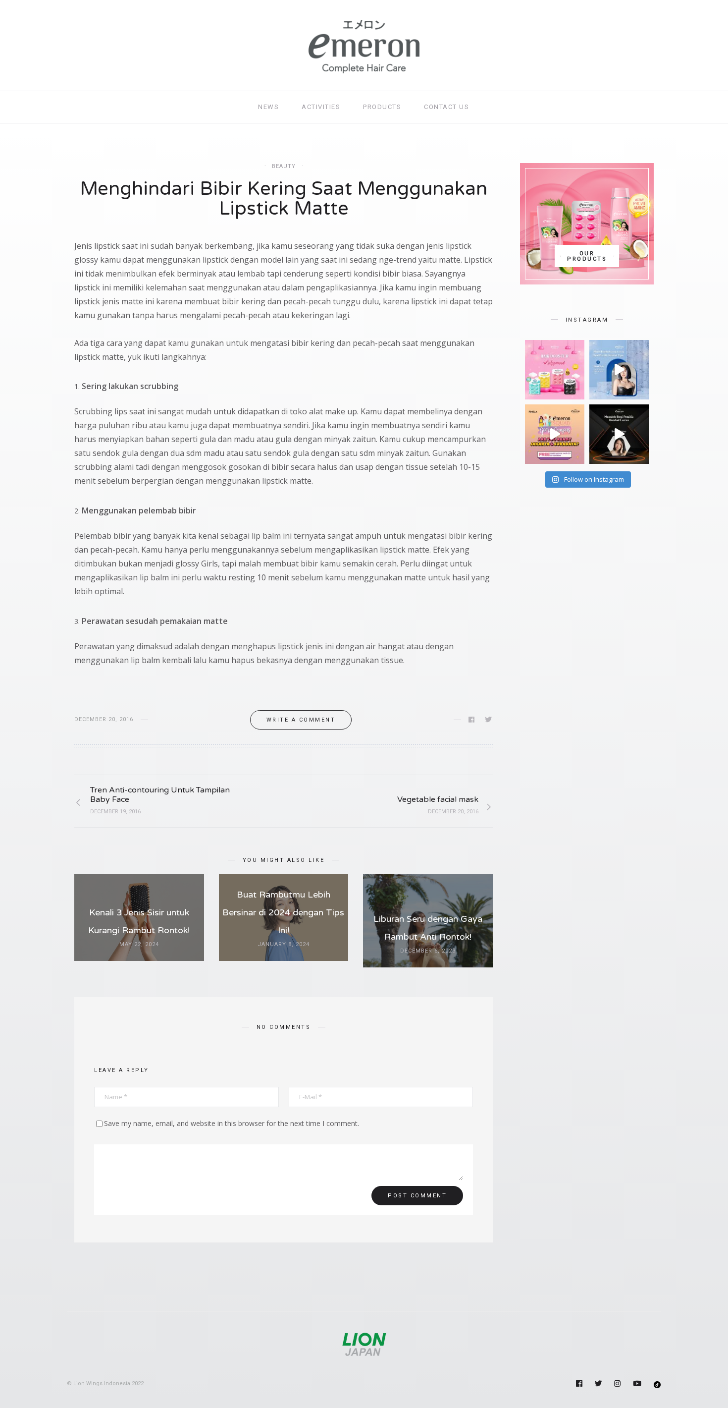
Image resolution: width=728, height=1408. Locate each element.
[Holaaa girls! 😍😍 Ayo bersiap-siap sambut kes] (554, 434)
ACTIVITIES (321, 107)
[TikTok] (657, 1383)
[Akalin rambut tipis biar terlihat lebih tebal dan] (619, 369)
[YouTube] (638, 1384)
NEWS (268, 107)
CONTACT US (446, 107)
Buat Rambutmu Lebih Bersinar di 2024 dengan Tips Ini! (283, 912)
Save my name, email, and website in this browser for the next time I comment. (231, 1123)
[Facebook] (580, 1384)
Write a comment (301, 720)
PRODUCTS (382, 107)
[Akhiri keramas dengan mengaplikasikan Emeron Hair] (554, 369)
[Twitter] (599, 1384)
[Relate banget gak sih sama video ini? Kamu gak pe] (619, 434)
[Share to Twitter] (489, 720)
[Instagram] (618, 1384)
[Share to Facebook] (472, 720)
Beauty (284, 166)
